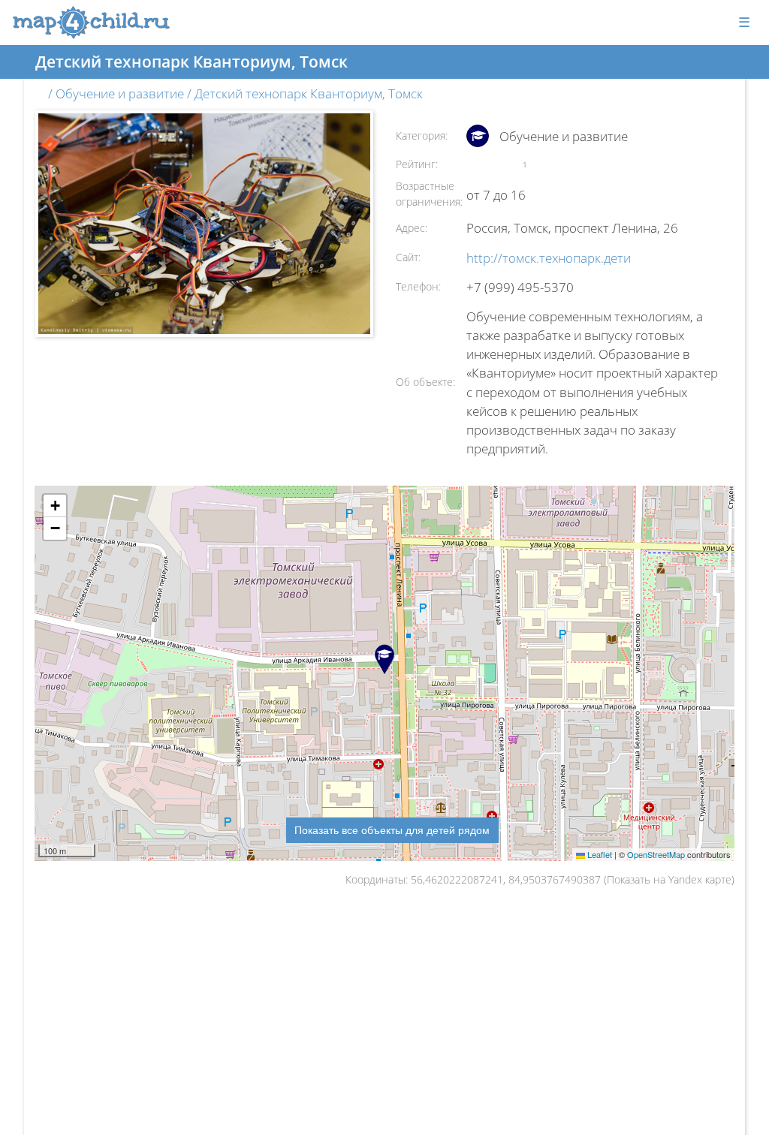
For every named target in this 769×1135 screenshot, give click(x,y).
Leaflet (598, 854)
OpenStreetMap (656, 854)
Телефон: (418, 286)
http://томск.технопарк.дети (548, 257)
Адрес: (411, 228)
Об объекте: (425, 382)
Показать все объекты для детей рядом (392, 829)
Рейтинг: (417, 164)
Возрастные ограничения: (429, 194)
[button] (55, 506)
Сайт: (408, 257)
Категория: (422, 135)
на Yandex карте (692, 879)
